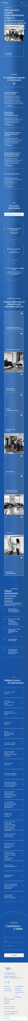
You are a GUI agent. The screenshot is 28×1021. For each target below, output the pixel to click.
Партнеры (18, 997)
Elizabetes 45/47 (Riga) (9, 1006)
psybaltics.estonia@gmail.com (11, 977)
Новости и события (9, 999)
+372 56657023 (7, 974)
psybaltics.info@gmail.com (10, 976)
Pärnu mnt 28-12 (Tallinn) (9, 1008)
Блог (5, 997)
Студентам (7, 1001)
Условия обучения (19, 992)
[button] (14, 83)
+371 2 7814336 (8, 972)
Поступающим (19, 986)
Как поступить (18, 990)
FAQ (16, 994)
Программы (18, 988)
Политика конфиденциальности (11, 1011)
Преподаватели (8, 990)
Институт (7, 986)
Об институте (7, 988)
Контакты (7, 1003)
